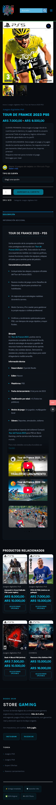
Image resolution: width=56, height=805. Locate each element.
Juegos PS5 (10, 754)
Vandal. (12, 448)
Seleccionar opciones (15, 607)
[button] (48, 26)
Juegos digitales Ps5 (16, 105)
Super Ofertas (11, 765)
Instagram (11, 737)
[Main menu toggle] (51, 10)
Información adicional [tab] (14, 220)
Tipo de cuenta (10, 173)
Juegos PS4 (10, 760)
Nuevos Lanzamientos (14, 771)
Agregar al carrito (28, 192)
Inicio (5, 105)
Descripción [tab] (9, 214)
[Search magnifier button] (44, 10)
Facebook (29, 737)
